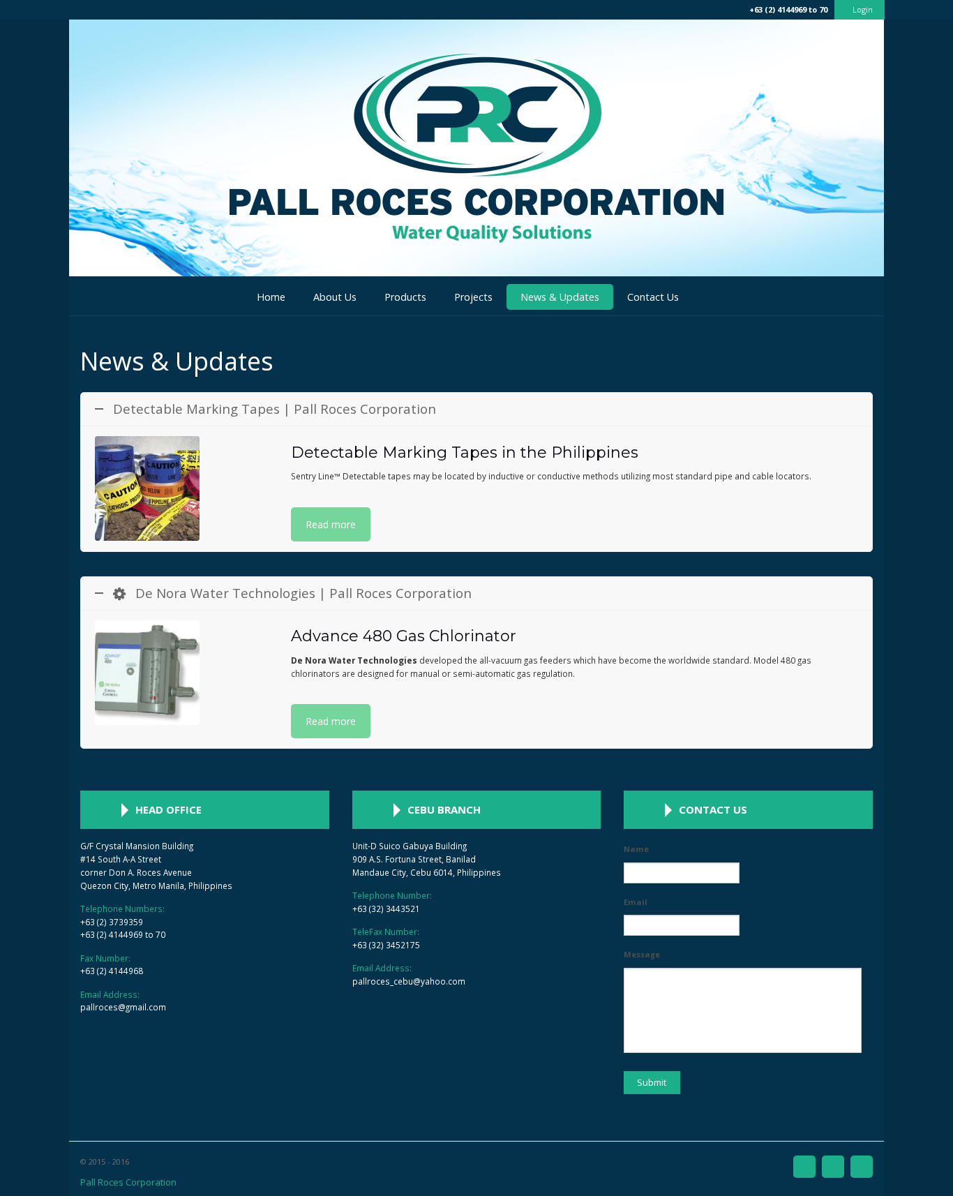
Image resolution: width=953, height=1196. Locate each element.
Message (642, 954)
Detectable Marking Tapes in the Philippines (464, 452)
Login (863, 9)
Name (636, 849)
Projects (473, 297)
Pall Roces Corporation (128, 1182)
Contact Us (653, 297)
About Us (335, 297)
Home (271, 297)
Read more (331, 524)
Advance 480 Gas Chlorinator (403, 636)
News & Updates (559, 297)
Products (405, 297)
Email (635, 902)
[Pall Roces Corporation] (476, 273)
